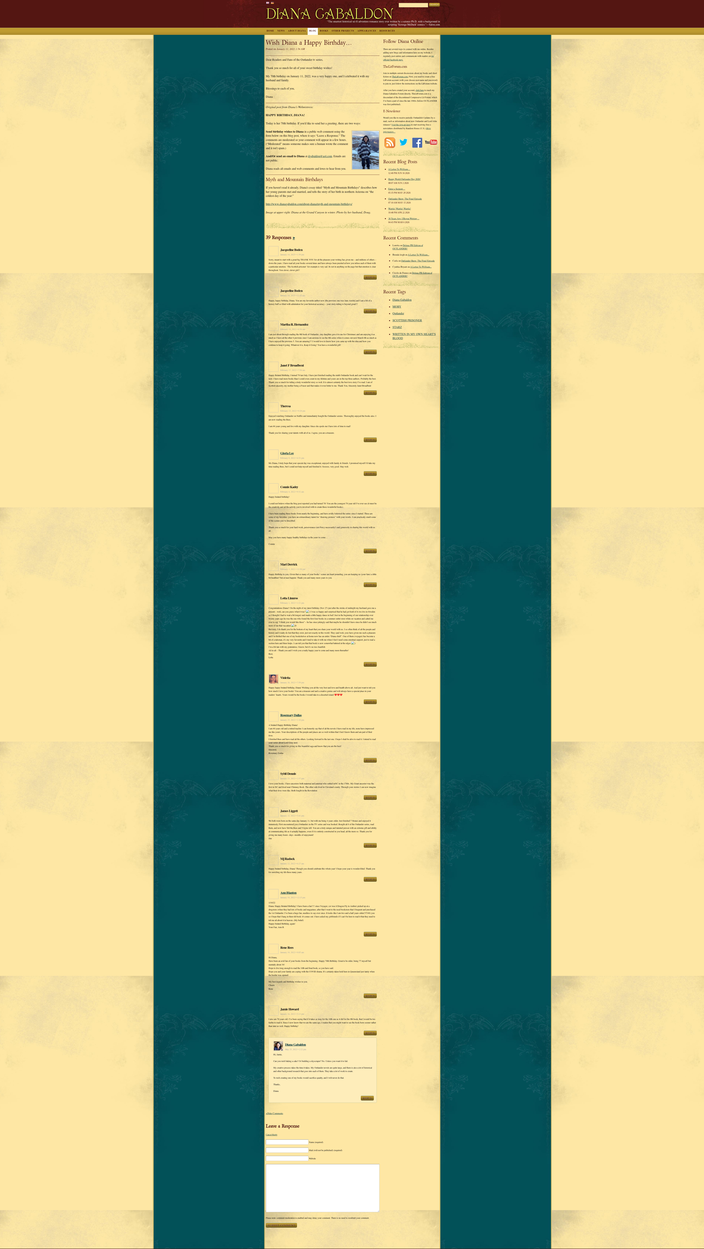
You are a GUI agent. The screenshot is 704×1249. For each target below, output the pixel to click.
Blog (312, 30)
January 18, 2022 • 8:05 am (292, 952)
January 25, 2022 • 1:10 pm (292, 720)
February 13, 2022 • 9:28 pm (292, 410)
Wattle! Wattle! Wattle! (399, 208)
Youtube (430, 142)
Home (270, 30)
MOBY (397, 306)
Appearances (367, 30)
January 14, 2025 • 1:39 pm (292, 254)
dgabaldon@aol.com (320, 156)
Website (312, 1158)
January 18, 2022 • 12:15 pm (292, 897)
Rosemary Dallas (291, 715)
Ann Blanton (288, 892)
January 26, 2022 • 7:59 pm (292, 682)
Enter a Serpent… (396, 188)
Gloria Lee (287, 453)
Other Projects (343, 30)
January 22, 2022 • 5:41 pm (292, 815)
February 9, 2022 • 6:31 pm (292, 458)
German (272, 3)
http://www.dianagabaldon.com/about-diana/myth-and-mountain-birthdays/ (309, 204)
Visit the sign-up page (400, 124)
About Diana (297, 30)
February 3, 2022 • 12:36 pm (292, 569)
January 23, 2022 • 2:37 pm (292, 778)
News (281, 30)
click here (420, 90)
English (267, 3)
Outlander (398, 313)
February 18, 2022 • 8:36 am (292, 329)
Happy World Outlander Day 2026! (404, 179)
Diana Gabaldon (295, 1044)
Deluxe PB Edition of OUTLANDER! (408, 247)
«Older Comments (274, 1113)
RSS (389, 142)
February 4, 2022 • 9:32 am (292, 491)
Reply (370, 277)
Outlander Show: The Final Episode (405, 198)
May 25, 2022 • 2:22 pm (295, 1049)
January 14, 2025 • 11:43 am (292, 295)
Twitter (403, 142)
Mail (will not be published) (325, 1150)
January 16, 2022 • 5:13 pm (292, 1014)
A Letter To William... (418, 254)
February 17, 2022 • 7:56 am (292, 370)
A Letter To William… (399, 169)
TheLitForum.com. (400, 76)
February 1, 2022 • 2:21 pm (292, 602)
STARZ (397, 327)
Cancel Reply (271, 1134)
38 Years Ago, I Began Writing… (403, 218)
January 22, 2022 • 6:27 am (292, 863)
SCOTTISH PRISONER (407, 320)
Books (324, 30)
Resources (387, 30)
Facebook (417, 142)
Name (316, 1142)
